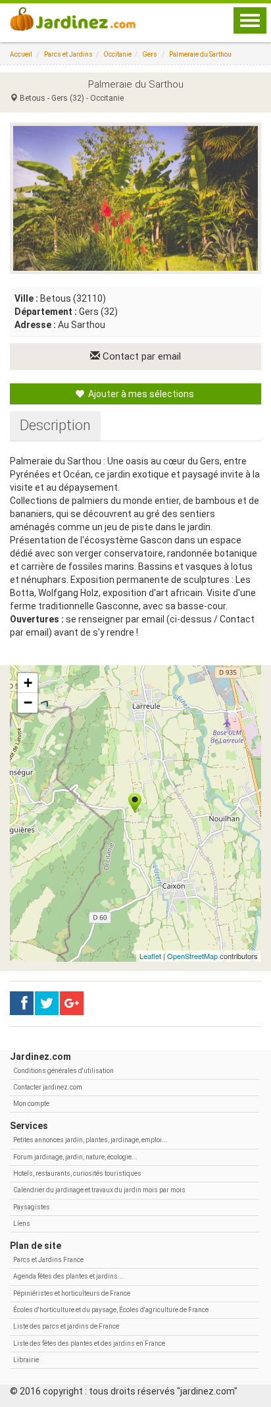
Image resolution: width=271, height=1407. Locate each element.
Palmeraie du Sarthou (200, 54)
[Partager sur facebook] (22, 1003)
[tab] (55, 425)
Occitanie (117, 54)
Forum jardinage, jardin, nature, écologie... (75, 1157)
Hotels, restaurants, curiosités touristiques (77, 1173)
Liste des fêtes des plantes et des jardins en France (89, 1343)
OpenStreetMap (192, 956)
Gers (149, 54)
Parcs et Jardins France (48, 1259)
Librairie (26, 1360)
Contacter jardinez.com (47, 1087)
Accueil (21, 54)
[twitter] (72, 1003)
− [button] (28, 702)
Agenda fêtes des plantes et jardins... (68, 1276)
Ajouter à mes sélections (140, 394)
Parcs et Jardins (68, 54)
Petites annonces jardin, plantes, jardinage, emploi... (90, 1140)
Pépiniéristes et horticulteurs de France (71, 1293)
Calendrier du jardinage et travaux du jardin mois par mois (99, 1190)
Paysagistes (31, 1207)
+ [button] (28, 683)
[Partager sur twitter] (47, 1003)
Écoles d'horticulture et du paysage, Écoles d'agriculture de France (111, 1309)
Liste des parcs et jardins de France (66, 1326)
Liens (21, 1223)
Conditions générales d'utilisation (63, 1070)
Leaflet (150, 956)
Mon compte (31, 1103)
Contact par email (140, 356)
